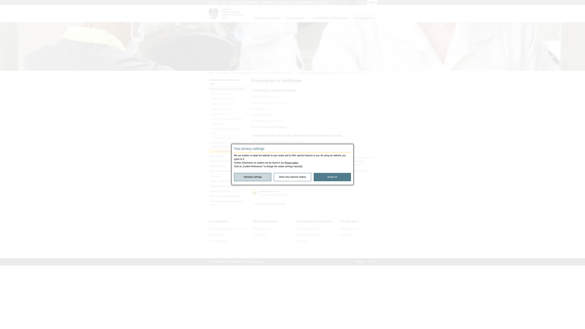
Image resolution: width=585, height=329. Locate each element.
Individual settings (253, 176)
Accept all (332, 176)
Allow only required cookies (292, 176)
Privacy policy (291, 162)
